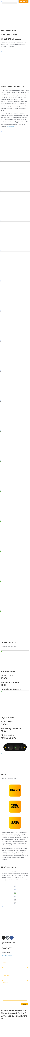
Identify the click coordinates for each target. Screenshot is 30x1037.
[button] (9, 3)
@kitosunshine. (10, 126)
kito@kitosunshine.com (7, 955)
